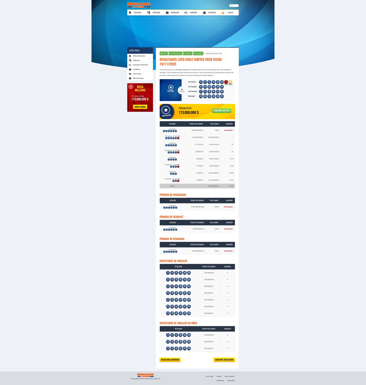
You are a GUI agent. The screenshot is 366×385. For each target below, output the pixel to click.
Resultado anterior (170, 359)
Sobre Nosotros (229, 376)
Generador (193, 13)
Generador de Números (140, 65)
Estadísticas (212, 13)
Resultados (137, 13)
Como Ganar (137, 74)
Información (175, 13)
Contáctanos (220, 380)
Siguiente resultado (224, 359)
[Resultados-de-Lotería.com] (139, 3)
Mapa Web (231, 380)
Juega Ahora (140, 106)
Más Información (138, 78)
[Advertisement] (183, 30)
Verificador (156, 13)
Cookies (218, 376)
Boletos (230, 13)
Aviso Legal (209, 376)
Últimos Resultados (139, 56)
